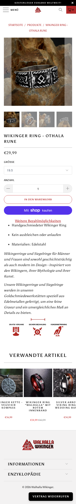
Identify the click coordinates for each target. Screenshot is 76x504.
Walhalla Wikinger (42, 487)
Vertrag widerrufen (51, 496)
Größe (9, 162)
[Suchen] (61, 9)
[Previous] (7, 72)
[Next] (68, 72)
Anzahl (9, 180)
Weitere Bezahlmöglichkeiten (38, 221)
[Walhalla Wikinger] (38, 10)
